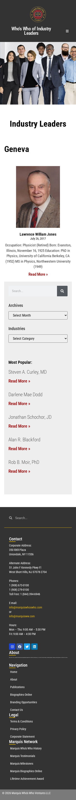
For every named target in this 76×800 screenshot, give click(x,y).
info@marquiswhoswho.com (25, 607)
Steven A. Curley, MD (27, 372)
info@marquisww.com (22, 616)
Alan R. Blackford (24, 440)
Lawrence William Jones (38, 234)
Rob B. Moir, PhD (23, 462)
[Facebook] (19, 646)
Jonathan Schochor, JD (30, 417)
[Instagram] (12, 646)
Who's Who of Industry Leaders (31, 31)
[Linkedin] (34, 646)
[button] (67, 31)
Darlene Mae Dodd (25, 394)
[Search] (62, 291)
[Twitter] (27, 646)
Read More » (38, 274)
